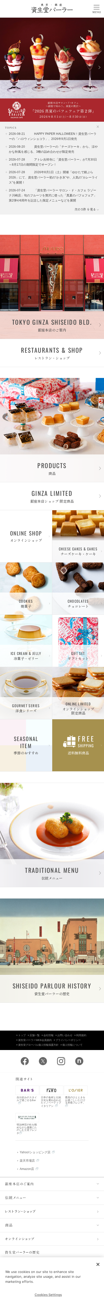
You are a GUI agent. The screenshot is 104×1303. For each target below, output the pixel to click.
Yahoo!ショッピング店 (35, 1152)
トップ (22, 1035)
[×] (96, 127)
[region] (52, 1280)
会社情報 (48, 1035)
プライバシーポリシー (68, 1040)
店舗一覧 (35, 1035)
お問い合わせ (64, 1035)
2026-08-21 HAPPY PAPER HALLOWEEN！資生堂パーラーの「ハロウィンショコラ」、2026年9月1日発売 (52, 136)
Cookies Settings (48, 1295)
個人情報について (72, 1044)
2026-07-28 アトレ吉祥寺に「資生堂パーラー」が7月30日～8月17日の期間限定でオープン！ (53, 162)
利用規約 (81, 1035)
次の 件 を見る (86, 209)
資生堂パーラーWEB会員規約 (35, 1040)
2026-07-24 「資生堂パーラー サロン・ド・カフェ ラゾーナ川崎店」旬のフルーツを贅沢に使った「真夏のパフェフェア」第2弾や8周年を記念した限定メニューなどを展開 (53, 195)
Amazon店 (27, 1168)
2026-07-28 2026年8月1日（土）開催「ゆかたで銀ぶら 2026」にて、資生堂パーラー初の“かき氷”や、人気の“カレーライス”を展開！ (53, 177)
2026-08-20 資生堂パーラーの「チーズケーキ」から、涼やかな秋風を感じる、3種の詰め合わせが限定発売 (53, 149)
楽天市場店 (27, 1160)
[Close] (97, 1264)
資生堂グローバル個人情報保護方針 (38, 1044)
